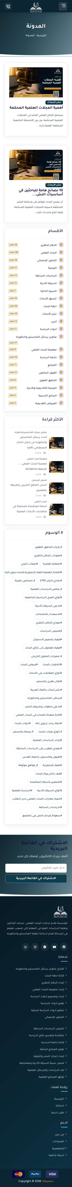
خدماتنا (60, 1106)
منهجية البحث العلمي (44, 350)
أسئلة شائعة (57, 1155)
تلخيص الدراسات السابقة (49, 1028)
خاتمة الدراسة (48, 357)
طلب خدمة (58, 1113)
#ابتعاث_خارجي (29, 564)
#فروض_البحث (29, 664)
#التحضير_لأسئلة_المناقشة (46, 782)
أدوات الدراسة (48, 329)
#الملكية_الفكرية (52, 564)
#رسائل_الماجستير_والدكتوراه (45, 698)
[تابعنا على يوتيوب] (54, 947)
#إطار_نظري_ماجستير (49, 681)
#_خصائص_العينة (25, 580)
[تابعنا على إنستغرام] (35, 947)
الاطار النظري (49, 245)
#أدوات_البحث (22, 723)
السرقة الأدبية (48, 283)
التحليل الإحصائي (47, 260)
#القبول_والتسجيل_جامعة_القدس (42, 757)
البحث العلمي (49, 253)
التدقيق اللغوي (48, 380)
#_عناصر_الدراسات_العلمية (46, 589)
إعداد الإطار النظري (53, 983)
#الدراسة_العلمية (22, 790)
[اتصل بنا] (8, 6)
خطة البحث (50, 306)
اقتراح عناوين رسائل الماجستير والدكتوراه (40, 969)
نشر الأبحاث (49, 314)
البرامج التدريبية (47, 395)
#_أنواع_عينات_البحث (50, 732)
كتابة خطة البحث (54, 976)
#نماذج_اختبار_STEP (51, 580)
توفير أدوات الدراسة (53, 1003)
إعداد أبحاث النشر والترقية (49, 1056)
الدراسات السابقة (46, 276)
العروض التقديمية (46, 403)
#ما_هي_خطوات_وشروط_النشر (43, 706)
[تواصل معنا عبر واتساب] (25, 947)
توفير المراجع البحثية (52, 1049)
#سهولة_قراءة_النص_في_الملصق (42, 815)
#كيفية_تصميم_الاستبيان (47, 639)
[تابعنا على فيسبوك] (64, 947)
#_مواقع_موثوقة (28, 765)
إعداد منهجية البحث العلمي (48, 989)
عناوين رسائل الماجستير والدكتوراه (36, 337)
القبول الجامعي (48, 373)
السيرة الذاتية (49, 291)
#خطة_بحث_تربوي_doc (48, 723)
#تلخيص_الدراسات (51, 631)
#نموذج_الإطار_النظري (49, 623)
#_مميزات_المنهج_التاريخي (46, 656)
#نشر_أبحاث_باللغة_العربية (46, 690)
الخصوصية (58, 1148)
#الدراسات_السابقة (50, 807)
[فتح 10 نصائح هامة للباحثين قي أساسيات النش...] (36, 184)
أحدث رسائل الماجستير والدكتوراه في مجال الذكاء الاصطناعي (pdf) (32, 442)
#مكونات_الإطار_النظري (48, 555)
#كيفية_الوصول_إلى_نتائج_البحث (43, 648)
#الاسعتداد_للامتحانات (48, 614)
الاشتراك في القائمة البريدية (36, 878)
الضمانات (59, 1141)
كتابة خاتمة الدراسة (53, 1042)
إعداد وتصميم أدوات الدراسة (47, 996)
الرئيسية (41, 35)
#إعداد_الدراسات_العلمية (47, 740)
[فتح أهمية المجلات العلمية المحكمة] (36, 99)
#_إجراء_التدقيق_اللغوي (48, 547)
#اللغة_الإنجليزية (52, 765)
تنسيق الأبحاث (48, 298)
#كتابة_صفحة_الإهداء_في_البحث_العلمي (39, 715)
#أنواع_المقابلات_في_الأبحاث (45, 673)
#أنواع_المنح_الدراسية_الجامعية (43, 597)
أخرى (54, 322)
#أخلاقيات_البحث (52, 664)
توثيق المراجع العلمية (52, 1077)
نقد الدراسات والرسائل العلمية (46, 1070)
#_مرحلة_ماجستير (23, 732)
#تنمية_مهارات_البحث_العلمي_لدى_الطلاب (37, 799)
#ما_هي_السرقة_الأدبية (48, 606)
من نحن (60, 1135)
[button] (63, 6)
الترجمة (52, 268)
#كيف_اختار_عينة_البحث (48, 774)
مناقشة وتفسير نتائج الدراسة (47, 1035)
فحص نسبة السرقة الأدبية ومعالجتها (42, 1063)
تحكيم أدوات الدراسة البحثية (48, 1010)
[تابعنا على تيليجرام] (44, 947)
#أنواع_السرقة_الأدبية (49, 790)
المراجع (52, 365)
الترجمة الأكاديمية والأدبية (42, 388)
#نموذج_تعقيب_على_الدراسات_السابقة (39, 748)
